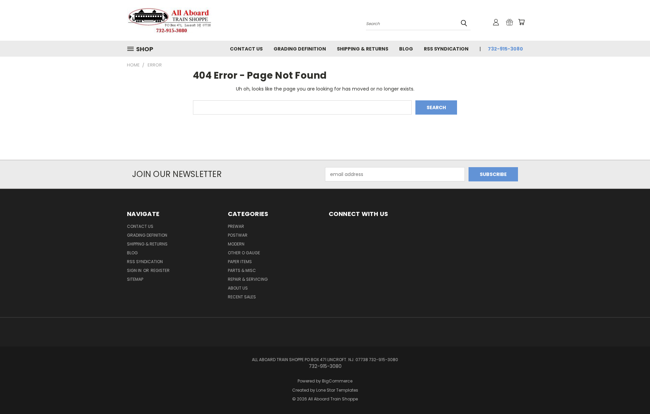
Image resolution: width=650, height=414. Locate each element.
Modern (236, 244)
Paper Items (240, 261)
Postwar (237, 235)
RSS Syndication (446, 48)
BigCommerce (337, 381)
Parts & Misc (242, 270)
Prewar (236, 226)
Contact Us (246, 48)
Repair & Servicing (248, 279)
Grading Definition (300, 48)
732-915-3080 (505, 48)
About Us (238, 288)
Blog (406, 48)
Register (160, 270)
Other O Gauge (244, 253)
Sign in (135, 270)
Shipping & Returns (362, 48)
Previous (632, 393)
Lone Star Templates (337, 390)
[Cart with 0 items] (521, 22)
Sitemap (135, 279)
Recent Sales (242, 297)
